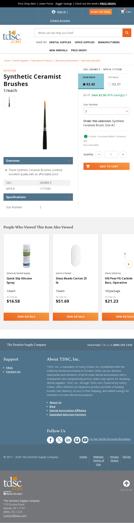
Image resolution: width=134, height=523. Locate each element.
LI (65, 438)
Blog (52, 406)
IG (75, 438)
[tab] (91, 81)
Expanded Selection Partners (68, 414)
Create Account (60, 20)
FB (48, 438)
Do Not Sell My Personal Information (110, 439)
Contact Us (13, 371)
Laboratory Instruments (66, 60)
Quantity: (88, 154)
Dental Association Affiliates (68, 410)
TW (57, 438)
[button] (126, 33)
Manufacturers (109, 42)
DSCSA (127, 456)
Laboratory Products (41, 60)
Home (7, 60)
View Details (26, 316)
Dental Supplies (60, 42)
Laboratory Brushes (90, 60)
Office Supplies (85, 42)
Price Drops (79, 50)
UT (83, 438)
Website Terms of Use (98, 460)
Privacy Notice (114, 458)
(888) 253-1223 (122, 345)
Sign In (61, 11)
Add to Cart (109, 166)
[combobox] (106, 111)
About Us (55, 402)
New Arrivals (58, 50)
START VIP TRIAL (101, 11)
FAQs (9, 367)
